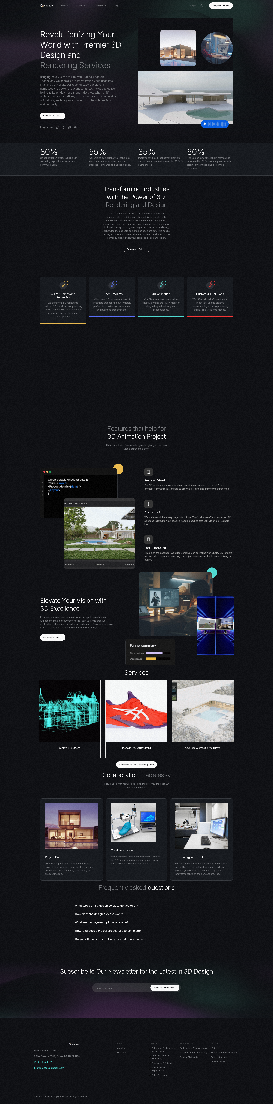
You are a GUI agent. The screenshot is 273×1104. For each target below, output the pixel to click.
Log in (193, 5)
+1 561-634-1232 (43, 1062)
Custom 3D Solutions (69, 747)
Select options (69, 739)
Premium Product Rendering (136, 747)
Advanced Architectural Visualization (203, 747)
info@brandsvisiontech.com (49, 1067)
